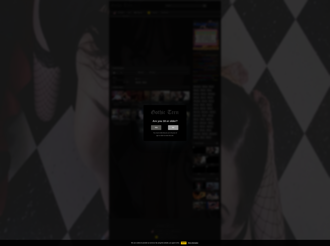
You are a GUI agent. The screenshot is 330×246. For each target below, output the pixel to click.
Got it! (184, 243)
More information (193, 243)
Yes (156, 127)
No (173, 127)
